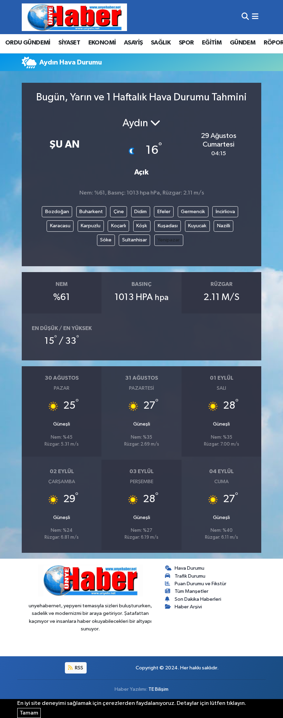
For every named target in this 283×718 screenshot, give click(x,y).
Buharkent (91, 211)
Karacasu (60, 225)
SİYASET (69, 43)
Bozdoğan (57, 211)
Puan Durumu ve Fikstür (200, 583)
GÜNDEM (242, 43)
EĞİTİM (212, 43)
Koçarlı (118, 225)
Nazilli (223, 225)
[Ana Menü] (255, 17)
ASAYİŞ (133, 43)
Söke (105, 239)
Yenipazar (168, 239)
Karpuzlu (90, 225)
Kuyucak (197, 225)
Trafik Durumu (190, 576)
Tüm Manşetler (191, 591)
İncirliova (225, 211)
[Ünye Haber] (74, 17)
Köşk (141, 225)
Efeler (163, 211)
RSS (78, 667)
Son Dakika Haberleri (198, 599)
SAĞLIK (160, 43)
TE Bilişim (158, 689)
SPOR (186, 43)
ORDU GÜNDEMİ (27, 43)
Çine (119, 211)
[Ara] (245, 17)
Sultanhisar (134, 239)
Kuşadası (168, 225)
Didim (140, 211)
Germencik (193, 211)
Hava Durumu (189, 568)
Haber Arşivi (188, 606)
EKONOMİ (102, 43)
